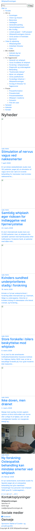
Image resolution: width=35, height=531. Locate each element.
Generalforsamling (16, 25)
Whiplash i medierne (16, 98)
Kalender (8, 107)
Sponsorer (13, 39)
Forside (8, 11)
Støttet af (13, 524)
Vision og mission (15, 18)
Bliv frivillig (13, 29)
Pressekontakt (14, 93)
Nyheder (8, 105)
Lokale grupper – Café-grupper (20, 32)
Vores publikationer (16, 77)
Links (11, 48)
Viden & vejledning (12, 41)
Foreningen (13, 15)
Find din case (14, 103)
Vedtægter (13, 22)
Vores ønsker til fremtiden (18, 37)
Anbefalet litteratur (16, 46)
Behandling (13, 70)
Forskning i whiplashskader (19, 65)
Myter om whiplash (16, 74)
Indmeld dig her (15, 53)
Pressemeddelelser (16, 96)
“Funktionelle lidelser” (17, 72)
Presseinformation (16, 91)
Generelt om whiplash (17, 60)
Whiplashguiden (15, 44)
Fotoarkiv (12, 100)
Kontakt (8, 110)
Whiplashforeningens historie (19, 34)
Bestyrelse (13, 20)
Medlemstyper (14, 55)
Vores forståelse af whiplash (19, 62)
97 (15, 494)
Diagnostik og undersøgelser (19, 67)
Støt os (4, 8)
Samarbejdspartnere (16, 27)
